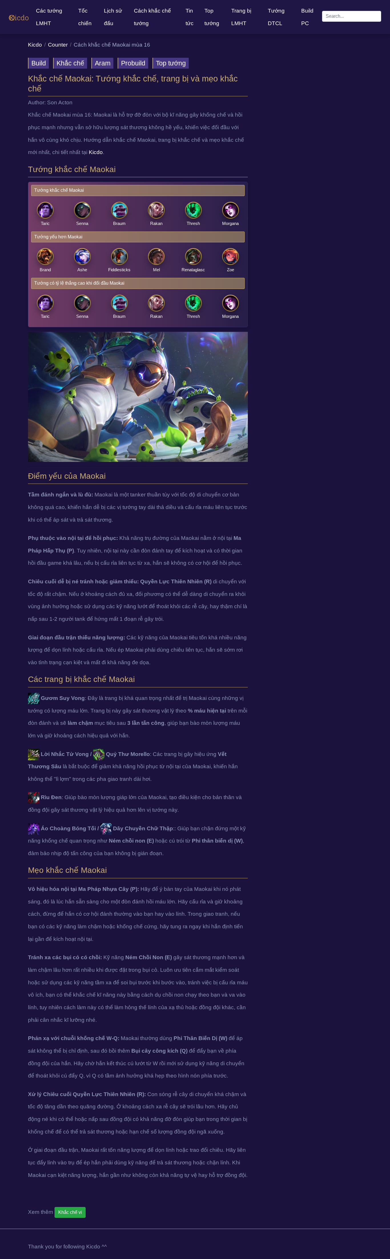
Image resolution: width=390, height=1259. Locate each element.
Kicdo (35, 45)
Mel (156, 269)
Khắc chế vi (70, 1212)
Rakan (156, 223)
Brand (45, 269)
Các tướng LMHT (49, 17)
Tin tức (190, 17)
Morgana (230, 223)
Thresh (193, 223)
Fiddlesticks (119, 269)
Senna (82, 223)
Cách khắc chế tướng (152, 17)
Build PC (307, 17)
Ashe (82, 269)
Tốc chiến (85, 17)
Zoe (230, 269)
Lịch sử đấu (113, 17)
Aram (102, 63)
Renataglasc (193, 269)
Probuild (133, 63)
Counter (58, 45)
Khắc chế (70, 63)
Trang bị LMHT (241, 17)
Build (38, 63)
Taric (45, 223)
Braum (119, 223)
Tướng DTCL (276, 17)
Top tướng (211, 17)
